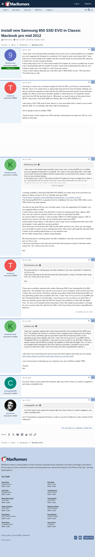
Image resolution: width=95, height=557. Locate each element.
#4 (93, 260)
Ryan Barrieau (52, 514)
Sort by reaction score (36, 40)
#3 (93, 159)
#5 (93, 321)
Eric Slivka (51, 482)
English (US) (88, 537)
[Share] (89, 49)
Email (3, 486)
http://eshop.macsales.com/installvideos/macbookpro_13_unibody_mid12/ (52, 197)
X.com (8, 486)
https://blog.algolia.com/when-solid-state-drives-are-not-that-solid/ (48, 356)
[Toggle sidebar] (92, 10)
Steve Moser (6, 522)
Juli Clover (5, 490)
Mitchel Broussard (7, 498)
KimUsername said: (31, 265)
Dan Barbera (6, 514)
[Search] (89, 10)
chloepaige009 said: (31, 405)
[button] (2, 4)
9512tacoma (7, 40)
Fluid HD (7, 540)
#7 (93, 400)
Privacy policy (6, 535)
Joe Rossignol (52, 490)
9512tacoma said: (30, 164)
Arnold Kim (5, 482)
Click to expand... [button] (58, 186)
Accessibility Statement (21, 535)
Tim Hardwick (52, 498)
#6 (93, 377)
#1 (93, 49)
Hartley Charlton (7, 506)
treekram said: (29, 326)
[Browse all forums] (85, 10)
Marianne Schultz (53, 506)
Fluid (2, 540)
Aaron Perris (52, 522)
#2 (93, 82)
